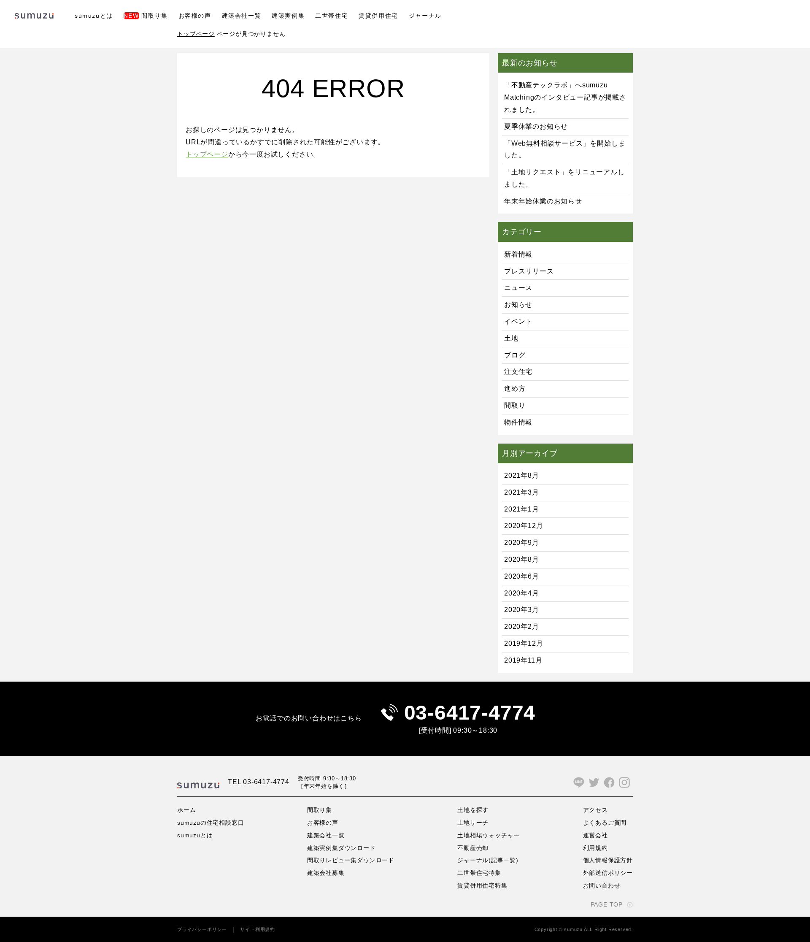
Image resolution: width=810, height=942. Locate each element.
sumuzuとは (94, 15)
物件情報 (518, 422)
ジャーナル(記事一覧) (487, 860)
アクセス (595, 810)
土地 (511, 338)
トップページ (196, 33)
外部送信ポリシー (608, 872)
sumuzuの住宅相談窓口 (210, 822)
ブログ (514, 355)
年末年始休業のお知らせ (543, 201)
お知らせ (518, 304)
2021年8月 (521, 475)
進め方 (514, 388)
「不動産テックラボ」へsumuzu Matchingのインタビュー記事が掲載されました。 (565, 97)
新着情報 (518, 254)
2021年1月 (521, 509)
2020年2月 (521, 626)
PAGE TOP (607, 904)
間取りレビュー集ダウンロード (350, 860)
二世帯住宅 (331, 15)
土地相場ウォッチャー (488, 835)
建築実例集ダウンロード (341, 848)
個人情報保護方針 (608, 860)
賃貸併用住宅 (378, 15)
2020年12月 (523, 525)
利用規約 (595, 848)
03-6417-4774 (470, 712)
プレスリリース (529, 271)
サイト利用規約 (257, 929)
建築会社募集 (326, 872)
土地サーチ (473, 822)
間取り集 (146, 15)
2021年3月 (521, 492)
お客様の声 (194, 15)
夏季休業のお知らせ (536, 126)
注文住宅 (518, 371)
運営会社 (595, 835)
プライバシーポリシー (202, 929)
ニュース (518, 287)
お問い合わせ (602, 885)
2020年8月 (521, 559)
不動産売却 (473, 848)
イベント (518, 321)
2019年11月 (523, 660)
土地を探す (473, 810)
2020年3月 (521, 609)
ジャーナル (425, 15)
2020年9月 (521, 542)
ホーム (186, 810)
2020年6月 (521, 576)
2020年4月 (521, 593)
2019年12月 (523, 643)
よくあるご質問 (605, 822)
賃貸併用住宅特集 (482, 885)
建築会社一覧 (242, 15)
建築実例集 (288, 15)
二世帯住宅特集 (479, 872)
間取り (514, 405)
